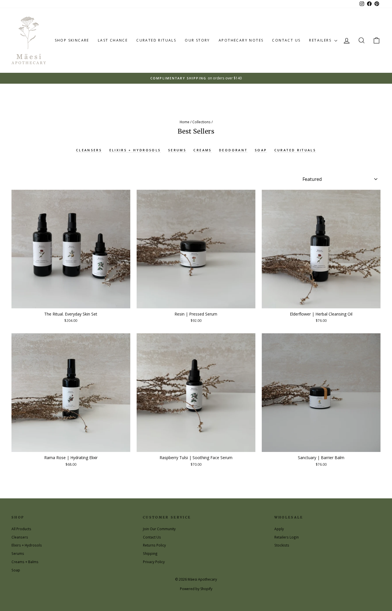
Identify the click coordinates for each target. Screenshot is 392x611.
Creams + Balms (24, 561)
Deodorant (233, 150)
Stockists (281, 545)
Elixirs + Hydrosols (135, 150)
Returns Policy (154, 545)
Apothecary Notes (241, 40)
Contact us (286, 40)
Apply (279, 528)
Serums (177, 150)
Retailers (321, 40)
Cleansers (89, 150)
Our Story (197, 40)
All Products (21, 528)
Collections (201, 122)
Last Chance (113, 40)
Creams (202, 150)
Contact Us (152, 537)
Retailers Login (286, 537)
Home (184, 122)
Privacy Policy (154, 561)
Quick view (70, 301)
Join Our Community (159, 528)
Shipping (150, 553)
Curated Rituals (156, 40)
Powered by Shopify (196, 588)
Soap (261, 150)
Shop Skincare (72, 40)
